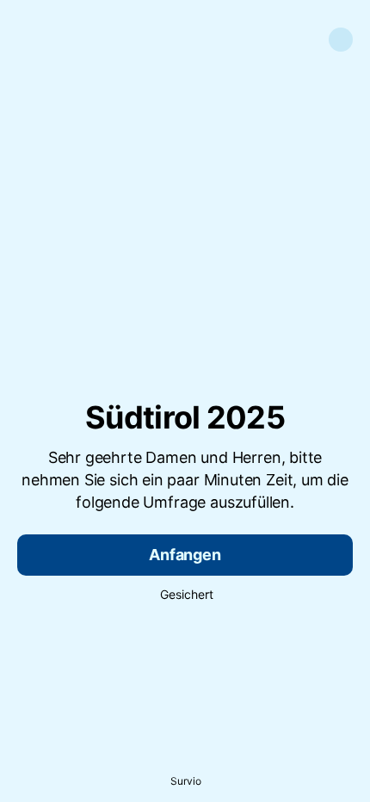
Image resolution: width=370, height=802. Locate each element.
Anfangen (185, 555)
